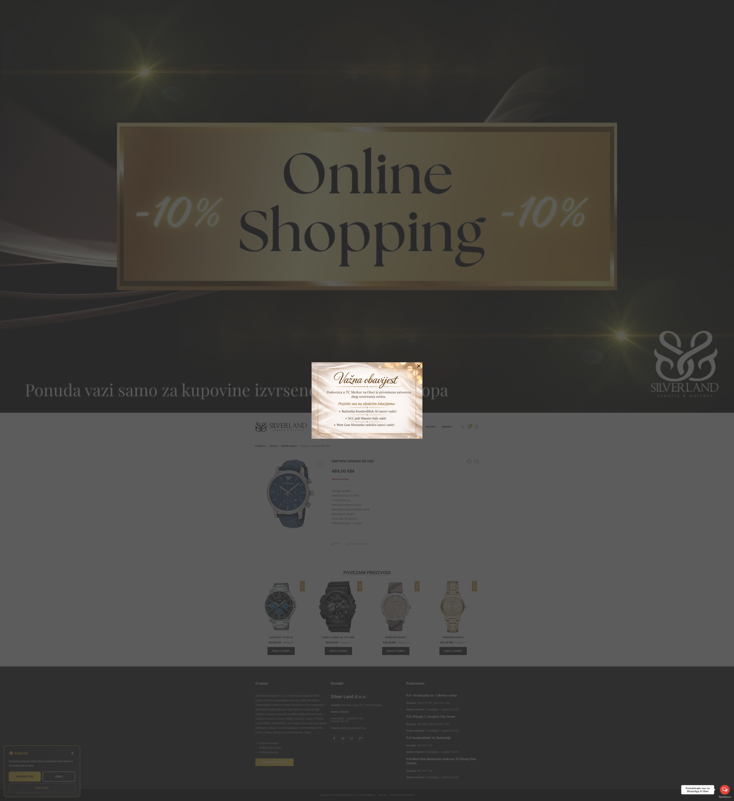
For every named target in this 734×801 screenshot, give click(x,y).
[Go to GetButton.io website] (725, 797)
